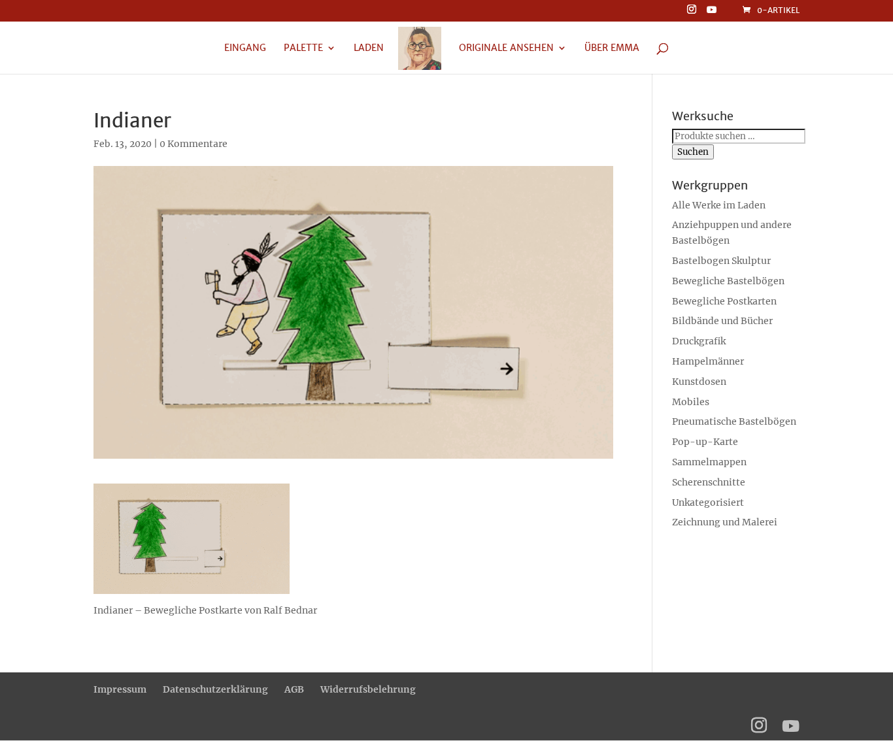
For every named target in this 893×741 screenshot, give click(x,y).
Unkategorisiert (708, 502)
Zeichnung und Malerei (724, 522)
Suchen (693, 151)
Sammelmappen (709, 462)
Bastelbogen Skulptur (721, 261)
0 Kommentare (193, 144)
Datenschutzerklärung (215, 689)
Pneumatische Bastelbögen (734, 421)
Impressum (119, 689)
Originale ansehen (506, 48)
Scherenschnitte (708, 482)
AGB (294, 689)
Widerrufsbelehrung (368, 689)
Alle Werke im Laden (719, 205)
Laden (369, 48)
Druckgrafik (699, 341)
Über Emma (611, 48)
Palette (303, 48)
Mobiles (690, 402)
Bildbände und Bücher (722, 321)
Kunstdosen (699, 381)
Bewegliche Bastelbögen (728, 281)
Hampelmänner (708, 361)
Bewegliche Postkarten (724, 301)
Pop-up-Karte (705, 442)
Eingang (245, 48)
